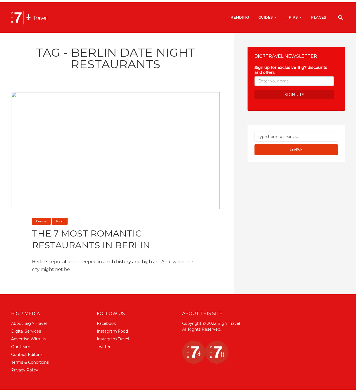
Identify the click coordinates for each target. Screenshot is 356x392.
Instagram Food (112, 331)
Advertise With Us (28, 338)
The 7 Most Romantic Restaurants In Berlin (91, 239)
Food (59, 221)
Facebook (106, 323)
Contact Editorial (27, 354)
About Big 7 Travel (29, 323)
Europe (41, 221)
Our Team (20, 346)
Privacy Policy (24, 370)
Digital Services (26, 331)
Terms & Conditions (30, 362)
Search (296, 149)
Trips (292, 17)
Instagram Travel (113, 338)
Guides (265, 17)
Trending (238, 17)
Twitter (103, 346)
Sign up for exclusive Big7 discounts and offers (290, 70)
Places (318, 17)
